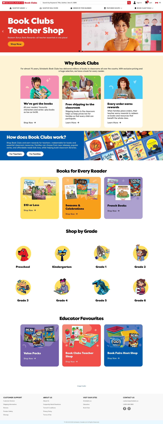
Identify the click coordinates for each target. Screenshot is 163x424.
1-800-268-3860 (128, 404)
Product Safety (8, 411)
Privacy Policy (47, 411)
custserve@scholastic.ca (130, 401)
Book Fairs (86, 408)
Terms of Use (47, 415)
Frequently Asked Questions (52, 404)
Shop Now (28, 122)
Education (86, 404)
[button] (18, 8)
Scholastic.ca (87, 401)
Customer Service (9, 401)
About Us (46, 401)
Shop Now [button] (16, 44)
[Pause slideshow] (79, 51)
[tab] (82, 51)
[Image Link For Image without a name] (81, 89)
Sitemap (5, 415)
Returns (5, 408)
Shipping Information (10, 404)
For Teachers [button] (16, 154)
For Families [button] (35, 154)
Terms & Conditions (49, 408)
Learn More (71, 122)
